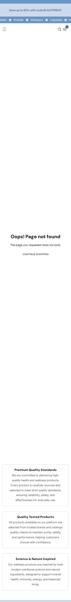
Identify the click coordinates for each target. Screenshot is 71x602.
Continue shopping (36, 254)
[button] (59, 29)
